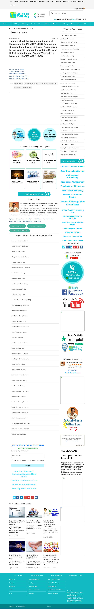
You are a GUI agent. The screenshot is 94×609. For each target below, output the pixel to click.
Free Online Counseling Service (20, 246)
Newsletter (12, 579)
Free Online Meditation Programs (20, 343)
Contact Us (12, 5)
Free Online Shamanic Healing (20, 353)
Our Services (42, 1)
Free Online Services (34, 579)
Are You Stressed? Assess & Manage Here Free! (24, 474)
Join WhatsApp (41, 14)
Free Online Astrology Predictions (20, 402)
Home (11, 1)
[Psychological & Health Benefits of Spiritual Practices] (17, 517)
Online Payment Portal (72, 228)
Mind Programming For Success (20, 305)
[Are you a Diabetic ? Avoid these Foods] (51, 551)
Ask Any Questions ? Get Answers (21, 423)
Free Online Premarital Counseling (21, 267)
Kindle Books (38, 219)
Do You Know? (24, 1)
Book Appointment (36, 226)
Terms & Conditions (53, 593)
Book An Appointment (24, 484)
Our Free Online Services (24, 480)
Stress (40, 24)
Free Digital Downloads (24, 488)
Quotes (79, 24)
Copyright (31, 593)
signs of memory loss (31, 83)
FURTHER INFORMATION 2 (18, 79)
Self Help (16, 24)
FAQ (10, 593)
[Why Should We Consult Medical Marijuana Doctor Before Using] (51, 517)
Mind (72, 24)
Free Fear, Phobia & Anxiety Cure (20, 326)
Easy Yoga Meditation (17, 337)
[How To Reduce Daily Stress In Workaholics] (34, 517)
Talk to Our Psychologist (18, 294)
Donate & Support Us (72, 236)
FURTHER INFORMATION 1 (18, 76)
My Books (11, 219)
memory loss (18, 83)
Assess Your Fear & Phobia (19, 321)
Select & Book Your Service (19, 434)
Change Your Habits (19, 230)
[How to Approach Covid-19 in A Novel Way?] (17, 551)
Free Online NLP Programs (19, 396)
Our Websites (33, 1)
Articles (86, 24)
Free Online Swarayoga (18, 348)
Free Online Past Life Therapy (20, 418)
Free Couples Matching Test (19, 310)
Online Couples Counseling (19, 262)
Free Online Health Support (19, 364)
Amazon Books (20, 219)
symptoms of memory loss (48, 83)
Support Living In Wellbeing (55, 589)
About (10, 589)
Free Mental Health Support (19, 385)
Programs (12, 583)
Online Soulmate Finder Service (20, 412)
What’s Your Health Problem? (19, 369)
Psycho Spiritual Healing (18, 273)
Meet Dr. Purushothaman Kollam (20, 428)
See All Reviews (72, 370)
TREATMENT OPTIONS (17, 74)
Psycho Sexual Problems (72, 186)
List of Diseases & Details (19, 28)
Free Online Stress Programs (19, 332)
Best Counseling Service (18, 251)
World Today (50, 1)
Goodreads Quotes (80, 445)
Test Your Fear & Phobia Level (72, 223)
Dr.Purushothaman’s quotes (72, 435)
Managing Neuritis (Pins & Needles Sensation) (32, 557)
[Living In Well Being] (19, 17)
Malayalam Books (27, 221)
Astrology (31, 583)
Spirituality (58, 1)
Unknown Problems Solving (72, 195)
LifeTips (47, 24)
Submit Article (17, 226)
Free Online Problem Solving (19, 380)
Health (33, 24)
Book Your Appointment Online (20, 240)
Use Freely (65, 1)
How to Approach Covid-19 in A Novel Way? (15, 557)
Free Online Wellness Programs (20, 375)
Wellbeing (25, 24)
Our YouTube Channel (53, 583)
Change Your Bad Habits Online (20, 257)
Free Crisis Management (72, 182)
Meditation (56, 24)
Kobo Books (46, 219)
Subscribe (28, 465)
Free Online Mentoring (72, 190)
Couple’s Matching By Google (72, 217)
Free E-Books (37, 221)
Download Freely (33, 586)
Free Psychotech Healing (18, 278)
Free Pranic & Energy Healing (19, 316)
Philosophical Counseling (72, 176)
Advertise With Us (73, 232)
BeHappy (65, 24)
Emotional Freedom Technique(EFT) (21, 300)
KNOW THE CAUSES (16, 69)
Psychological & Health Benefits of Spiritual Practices (17, 522)
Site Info (16, 1)
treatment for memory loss (22, 87)
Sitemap (49, 606)
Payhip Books (17, 221)
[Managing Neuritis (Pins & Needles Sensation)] (34, 551)
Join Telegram (40, 16)
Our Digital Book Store (54, 579)
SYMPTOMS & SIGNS (16, 71)
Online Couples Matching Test (73, 211)
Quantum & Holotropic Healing (20, 284)
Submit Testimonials (34, 589)
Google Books (28, 219)
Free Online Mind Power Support (20, 391)
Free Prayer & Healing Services (20, 359)
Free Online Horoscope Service (20, 407)
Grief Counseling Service (72, 171)
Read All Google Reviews (72, 373)
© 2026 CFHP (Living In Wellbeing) (17, 606)
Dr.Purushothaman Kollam (72, 441)
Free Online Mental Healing (19, 289)
